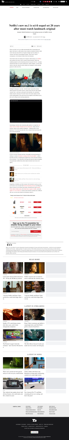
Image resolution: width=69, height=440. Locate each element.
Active (28, 4)
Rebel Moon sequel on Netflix (30, 189)
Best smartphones (41, 411)
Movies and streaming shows (31, 411)
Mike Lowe (30, 36)
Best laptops (40, 407)
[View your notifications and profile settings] (59, 2)
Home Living (33, 4)
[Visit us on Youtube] (45, 1)
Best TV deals (52, 411)
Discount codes (52, 413)
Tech (24, 4)
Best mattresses (41, 413)
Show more (26, 215)
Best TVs (39, 409)
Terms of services (24, 234)
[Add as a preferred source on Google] (34, 432)
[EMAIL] (12, 245)
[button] (26, 202)
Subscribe (62, 1)
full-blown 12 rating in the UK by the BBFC (27, 156)
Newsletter (40, 46)
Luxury (38, 4)
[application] (26, 111)
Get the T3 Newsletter (26, 7)
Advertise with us (39, 426)
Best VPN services (29, 413)
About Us (41, 424)
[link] (14, 202)
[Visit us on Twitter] (42, 1)
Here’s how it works (47, 39)
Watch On (12, 85)
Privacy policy (24, 426)
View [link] (37, 202)
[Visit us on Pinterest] (44, 1)
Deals (17, 7)
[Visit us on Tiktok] (51, 1)
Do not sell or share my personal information (34, 428)
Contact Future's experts (32, 424)
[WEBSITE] (10, 245)
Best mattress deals (53, 409)
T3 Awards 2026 (36, 7)
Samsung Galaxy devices (31, 409)
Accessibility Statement (21, 424)
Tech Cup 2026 (55, 7)
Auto (43, 4)
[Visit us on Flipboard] (49, 1)
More (47, 4)
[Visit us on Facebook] (40, 1)
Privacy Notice (13, 235)
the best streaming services (29, 185)
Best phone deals (52, 407)
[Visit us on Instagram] (47, 1)
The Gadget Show (46, 7)
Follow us (34, 46)
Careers (46, 426)
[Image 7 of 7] (40, 142)
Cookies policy (31, 426)
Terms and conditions (48, 424)
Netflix (39, 58)
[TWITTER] (8, 245)
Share (12, 46)
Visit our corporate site (47, 436)
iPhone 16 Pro (28, 407)
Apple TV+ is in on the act (15, 190)
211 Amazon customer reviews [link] (19, 197)
